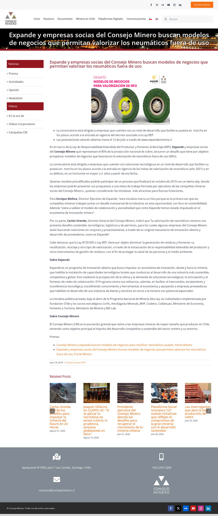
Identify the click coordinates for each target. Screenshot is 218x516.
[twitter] (157, 5)
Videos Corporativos (22, 124)
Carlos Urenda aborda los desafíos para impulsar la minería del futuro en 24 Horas (60, 417)
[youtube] (168, 5)
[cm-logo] (11, 13)
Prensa (69, 362)
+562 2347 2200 (161, 467)
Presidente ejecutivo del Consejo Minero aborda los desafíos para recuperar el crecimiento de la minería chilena (130, 419)
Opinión (14, 90)
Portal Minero (83, 354)
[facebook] (151, 5)
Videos (13, 106)
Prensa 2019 (79, 362)
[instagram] (174, 5)
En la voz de (16, 116)
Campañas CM (18, 132)
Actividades (16, 82)
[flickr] (163, 5)
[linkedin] (180, 5)
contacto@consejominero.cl (57, 490)
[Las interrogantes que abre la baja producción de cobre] (198, 385)
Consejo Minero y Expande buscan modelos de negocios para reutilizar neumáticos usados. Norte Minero (124, 345)
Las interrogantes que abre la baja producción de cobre (198, 412)
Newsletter (16, 98)
